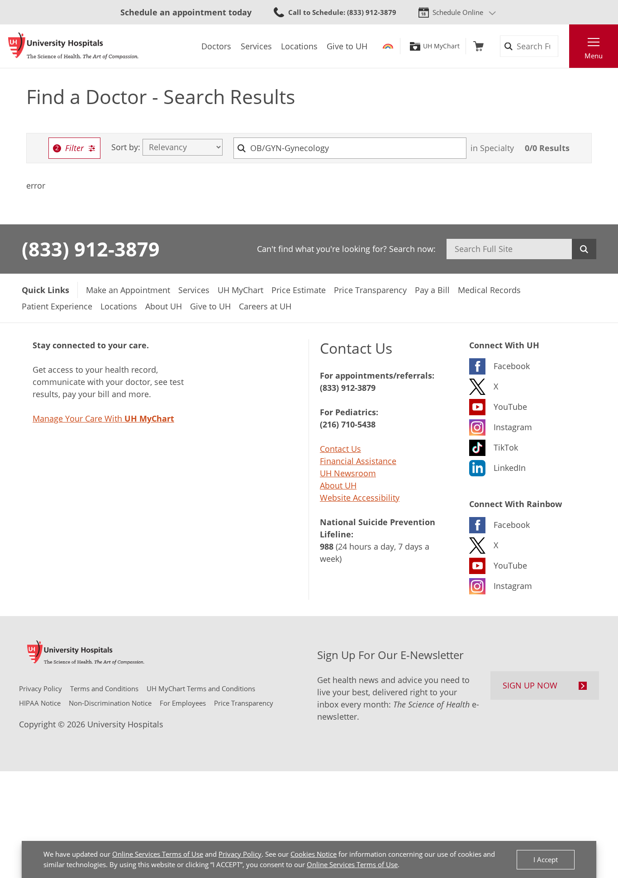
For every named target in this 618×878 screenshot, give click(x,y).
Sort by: (125, 147)
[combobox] (350, 148)
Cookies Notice (313, 854)
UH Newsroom (348, 473)
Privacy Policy (240, 854)
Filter (74, 147)
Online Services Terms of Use (157, 854)
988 (326, 546)
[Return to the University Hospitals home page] (73, 46)
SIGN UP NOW (530, 685)
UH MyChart (441, 46)
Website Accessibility (359, 497)
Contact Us (340, 448)
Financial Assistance (358, 461)
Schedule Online (458, 12)
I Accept (545, 859)
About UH (338, 485)
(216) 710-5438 (348, 424)
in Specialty (492, 147)
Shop (478, 46)
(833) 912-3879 (91, 249)
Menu (594, 55)
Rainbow (388, 46)
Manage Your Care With (103, 418)
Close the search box (564, 46)
